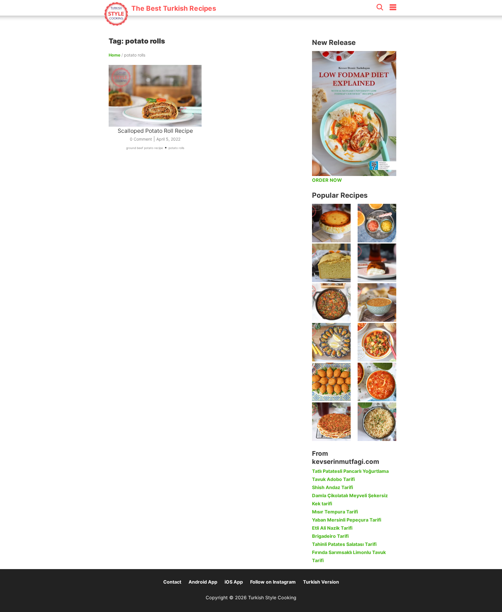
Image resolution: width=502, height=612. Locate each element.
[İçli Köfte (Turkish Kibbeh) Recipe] (331, 382)
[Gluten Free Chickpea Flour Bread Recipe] (331, 263)
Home (114, 54)
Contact (172, 582)
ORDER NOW (327, 180)
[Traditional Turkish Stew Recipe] (377, 342)
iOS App (234, 582)
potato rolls (176, 148)
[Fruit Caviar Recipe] (377, 223)
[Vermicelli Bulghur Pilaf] (377, 421)
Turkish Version (321, 582)
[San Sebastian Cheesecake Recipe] (331, 223)
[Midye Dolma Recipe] (331, 342)
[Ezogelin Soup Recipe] (377, 302)
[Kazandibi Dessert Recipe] (377, 263)
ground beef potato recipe (144, 148)
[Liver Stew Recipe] (331, 302)
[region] (207, 221)
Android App (203, 582)
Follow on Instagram (273, 582)
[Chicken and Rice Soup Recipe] (377, 382)
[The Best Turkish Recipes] (160, 23)
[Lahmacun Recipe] (331, 421)
